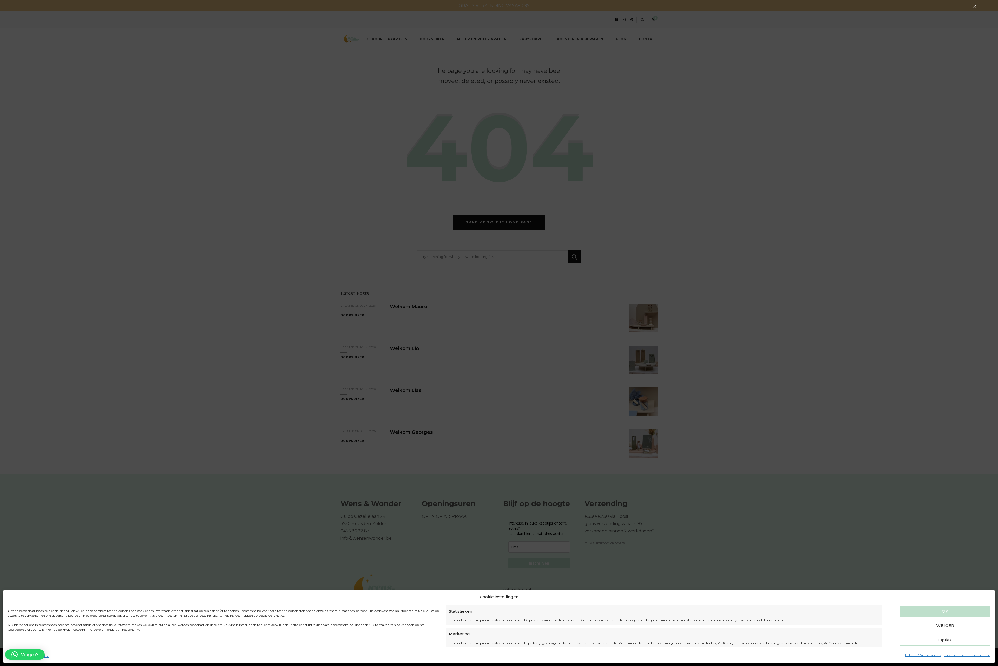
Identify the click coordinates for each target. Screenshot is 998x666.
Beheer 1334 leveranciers (923, 655)
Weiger (945, 625)
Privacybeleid (39, 656)
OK (945, 611)
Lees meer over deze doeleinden (967, 655)
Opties (945, 639)
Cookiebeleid (17, 656)
